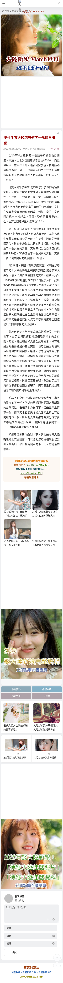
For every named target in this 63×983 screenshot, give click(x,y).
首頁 (7, 11)
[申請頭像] (55, 897)
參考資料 (16, 11)
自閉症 (46, 696)
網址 (9, 943)
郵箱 (9, 935)
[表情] (53, 920)
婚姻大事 (16, 696)
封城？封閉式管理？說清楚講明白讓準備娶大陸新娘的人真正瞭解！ (44, 515)
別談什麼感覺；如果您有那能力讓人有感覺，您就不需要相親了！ (44, 545)
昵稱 (9, 928)
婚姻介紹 (46, 689)
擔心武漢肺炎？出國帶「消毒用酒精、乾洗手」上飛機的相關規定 (16, 515)
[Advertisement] (31, 102)
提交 (14, 952)
